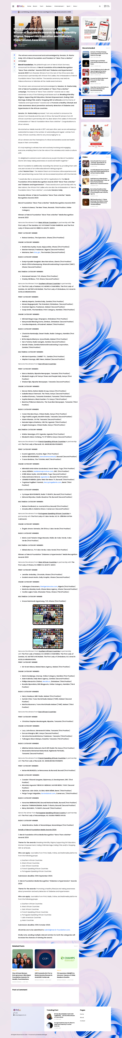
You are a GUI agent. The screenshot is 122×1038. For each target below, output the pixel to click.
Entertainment (59, 6)
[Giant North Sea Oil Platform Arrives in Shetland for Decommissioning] (85, 89)
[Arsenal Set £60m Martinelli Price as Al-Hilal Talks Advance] (85, 81)
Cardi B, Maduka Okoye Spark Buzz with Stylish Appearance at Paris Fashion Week (99, 171)
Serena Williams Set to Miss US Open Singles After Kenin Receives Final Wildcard (99, 71)
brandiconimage (41, 1035)
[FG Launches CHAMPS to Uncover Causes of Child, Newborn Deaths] (67, 958)
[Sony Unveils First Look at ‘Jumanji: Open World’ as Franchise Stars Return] (85, 163)
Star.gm (37, 252)
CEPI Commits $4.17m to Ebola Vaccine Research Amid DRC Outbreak (43, 975)
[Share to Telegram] (14, 66)
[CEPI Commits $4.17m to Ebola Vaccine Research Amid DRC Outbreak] (45, 958)
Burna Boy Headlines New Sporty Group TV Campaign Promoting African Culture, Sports (99, 191)
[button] (14, 70)
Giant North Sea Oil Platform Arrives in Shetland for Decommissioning (99, 88)
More (75, 6)
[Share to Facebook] (14, 55)
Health (21, 24)
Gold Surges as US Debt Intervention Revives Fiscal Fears (98, 62)
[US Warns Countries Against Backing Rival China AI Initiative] (16, 12)
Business (48, 6)
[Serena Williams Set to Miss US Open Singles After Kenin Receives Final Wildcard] (85, 72)
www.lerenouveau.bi (48, 456)
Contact (82, 1021)
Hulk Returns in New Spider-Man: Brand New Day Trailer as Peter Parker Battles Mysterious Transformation (99, 181)
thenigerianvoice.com (48, 586)
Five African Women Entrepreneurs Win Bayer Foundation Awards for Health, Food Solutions (21, 976)
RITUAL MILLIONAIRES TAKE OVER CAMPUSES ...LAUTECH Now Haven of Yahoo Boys (64, 1015)
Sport (68, 6)
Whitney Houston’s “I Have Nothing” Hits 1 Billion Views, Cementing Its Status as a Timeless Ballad (99, 202)
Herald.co (46, 681)
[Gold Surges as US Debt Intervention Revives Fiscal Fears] (85, 63)
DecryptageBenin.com (52, 482)
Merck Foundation (25, 65)
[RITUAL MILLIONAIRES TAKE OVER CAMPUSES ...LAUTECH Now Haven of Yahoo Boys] (50, 1017)
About (82, 1017)
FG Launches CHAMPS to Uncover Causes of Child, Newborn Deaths (66, 975)
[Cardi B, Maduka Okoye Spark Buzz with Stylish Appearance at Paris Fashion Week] (85, 172)
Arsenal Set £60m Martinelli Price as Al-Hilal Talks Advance (99, 80)
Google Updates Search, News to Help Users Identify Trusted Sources (64, 1024)
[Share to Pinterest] (14, 61)
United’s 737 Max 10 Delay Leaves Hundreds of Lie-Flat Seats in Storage (99, 53)
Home (29, 6)
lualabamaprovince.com (43, 471)
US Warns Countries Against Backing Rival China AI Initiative (37, 12)
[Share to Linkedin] (14, 64)
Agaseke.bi (45, 477)
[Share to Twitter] (14, 58)
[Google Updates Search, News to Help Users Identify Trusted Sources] (50, 1025)
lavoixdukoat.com (48, 793)
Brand (35, 6)
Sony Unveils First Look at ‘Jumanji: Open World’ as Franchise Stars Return (98, 162)
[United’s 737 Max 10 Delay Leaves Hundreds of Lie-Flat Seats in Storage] (85, 54)
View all (76, 946)
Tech (41, 6)
